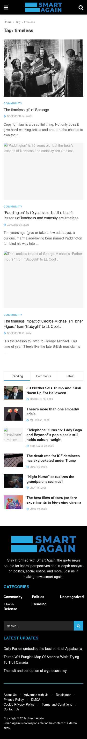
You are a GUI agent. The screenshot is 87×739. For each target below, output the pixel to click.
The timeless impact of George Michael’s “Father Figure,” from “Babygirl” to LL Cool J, (43, 323)
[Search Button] (81, 7)
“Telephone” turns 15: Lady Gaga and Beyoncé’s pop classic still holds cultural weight (54, 434)
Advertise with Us (36, 694)
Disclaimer (63, 694)
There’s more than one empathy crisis (53, 411)
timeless (29, 22)
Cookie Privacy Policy (19, 704)
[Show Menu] (6, 7)
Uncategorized (72, 596)
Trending (39, 603)
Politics (38, 596)
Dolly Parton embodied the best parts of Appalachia (43, 648)
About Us (10, 694)
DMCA (35, 699)
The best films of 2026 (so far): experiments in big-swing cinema (54, 500)
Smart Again (36, 718)
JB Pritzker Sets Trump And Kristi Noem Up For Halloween (54, 390)
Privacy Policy (14, 699)
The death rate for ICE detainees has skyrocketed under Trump (53, 458)
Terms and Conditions (57, 704)
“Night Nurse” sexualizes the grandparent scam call (50, 479)
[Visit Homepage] (43, 7)
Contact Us (11, 709)
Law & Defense (10, 606)
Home (8, 22)
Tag (17, 22)
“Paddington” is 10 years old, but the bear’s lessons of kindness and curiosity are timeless (41, 215)
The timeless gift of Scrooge (26, 109)
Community (13, 103)
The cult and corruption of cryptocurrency (35, 670)
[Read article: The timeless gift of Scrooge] (43, 68)
